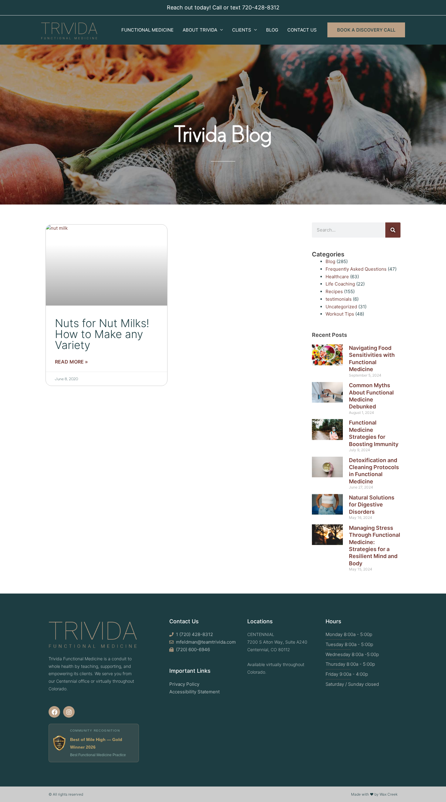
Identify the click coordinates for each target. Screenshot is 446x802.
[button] (366, 29)
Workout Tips (340, 314)
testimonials (339, 299)
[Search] (392, 230)
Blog (272, 30)
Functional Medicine (147, 30)
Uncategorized (341, 307)
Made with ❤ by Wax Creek (374, 794)
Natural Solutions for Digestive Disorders (371, 504)
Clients (241, 30)
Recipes (334, 291)
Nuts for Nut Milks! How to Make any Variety (102, 334)
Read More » (71, 362)
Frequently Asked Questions (356, 269)
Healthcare (337, 276)
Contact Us (302, 30)
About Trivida (200, 30)
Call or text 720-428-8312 (245, 7)
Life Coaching (340, 284)
